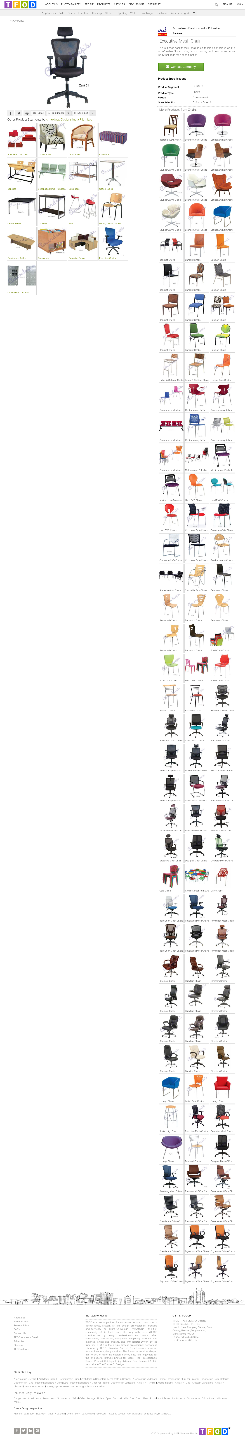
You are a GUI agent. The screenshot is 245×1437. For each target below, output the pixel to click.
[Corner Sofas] (52, 137)
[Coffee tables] (113, 172)
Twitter (18, 113)
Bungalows (20, 1398)
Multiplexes (163, 1398)
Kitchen (109, 12)
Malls (75, 1398)
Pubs (153, 1398)
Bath (62, 12)
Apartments (34, 1398)
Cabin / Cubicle (56, 1413)
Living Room (73, 1413)
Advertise (19, 1341)
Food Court (135, 1398)
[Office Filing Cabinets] (21, 276)
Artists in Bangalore (202, 1382)
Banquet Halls (120, 1398)
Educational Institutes (213, 1398)
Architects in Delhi (48, 1379)
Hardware (162, 12)
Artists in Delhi (165, 1382)
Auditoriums (178, 1398)
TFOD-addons (21, 1349)
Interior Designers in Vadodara (119, 1382)
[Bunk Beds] (83, 172)
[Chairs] (171, 125)
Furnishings (146, 12)
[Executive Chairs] (113, 241)
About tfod (19, 1317)
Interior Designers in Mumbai (174, 1379)
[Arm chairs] (83, 137)
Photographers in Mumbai (60, 1386)
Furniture (83, 12)
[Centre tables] (21, 206)
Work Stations (134, 1413)
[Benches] (21, 172)
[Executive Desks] (83, 241)
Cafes (82, 1398)
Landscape (88, 1413)
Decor (71, 12)
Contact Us (20, 1333)
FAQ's (17, 1329)
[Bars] (83, 206)
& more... (166, 1413)
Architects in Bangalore (93, 1379)
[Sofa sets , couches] (21, 137)
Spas (109, 1398)
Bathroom (29, 1413)
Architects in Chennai (119, 1379)
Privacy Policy (21, 1325)
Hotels (100, 1398)
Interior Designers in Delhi (205, 1379)
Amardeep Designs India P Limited (197, 28)
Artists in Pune (182, 1382)
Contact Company (183, 66)
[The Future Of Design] (20, 8)
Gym (158, 1413)
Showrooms (64, 1398)
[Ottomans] (113, 137)
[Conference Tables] (21, 241)
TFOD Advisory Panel (26, 1337)
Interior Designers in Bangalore (51, 1382)
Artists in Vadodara (34, 1386)
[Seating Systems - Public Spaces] (52, 172)
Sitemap (18, 1345)
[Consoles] (52, 206)
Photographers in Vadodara (90, 1386)
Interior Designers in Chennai (85, 1382)
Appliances (49, 12)
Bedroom (41, 1413)
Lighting (122, 12)
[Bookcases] (52, 241)
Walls (133, 12)
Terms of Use (21, 1321)
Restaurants (49, 1398)
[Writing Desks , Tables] (113, 206)
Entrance (148, 1413)
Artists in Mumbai (146, 1382)
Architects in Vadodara (145, 1379)
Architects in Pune (69, 1379)
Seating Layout (117, 1413)
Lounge (91, 1398)
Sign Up (227, 4)
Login (239, 4)
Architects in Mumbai (25, 1379)
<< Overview (17, 21)
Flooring (97, 12)
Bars (145, 1398)
